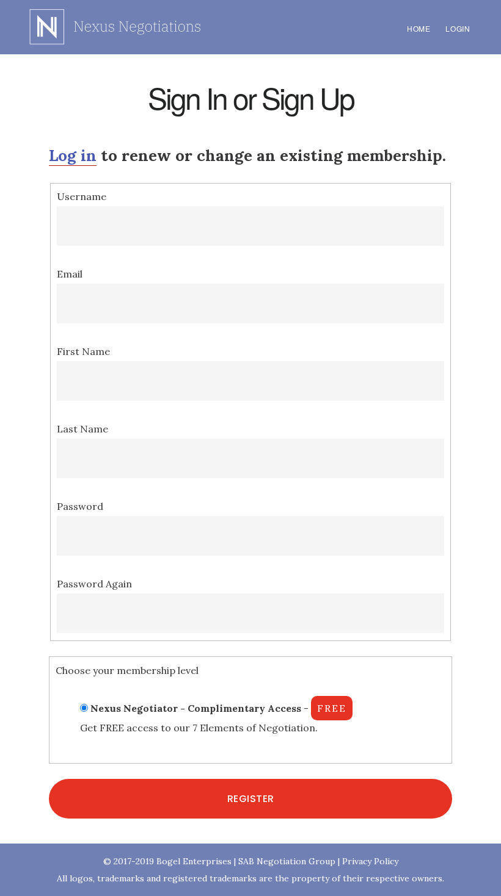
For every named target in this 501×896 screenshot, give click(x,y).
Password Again (94, 584)
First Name (83, 351)
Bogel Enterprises (194, 861)
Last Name (82, 429)
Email (69, 274)
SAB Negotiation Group (286, 861)
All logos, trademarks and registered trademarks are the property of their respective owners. (250, 878)
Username (81, 196)
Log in (73, 155)
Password (80, 506)
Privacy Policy (370, 861)
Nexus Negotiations (116, 26)
